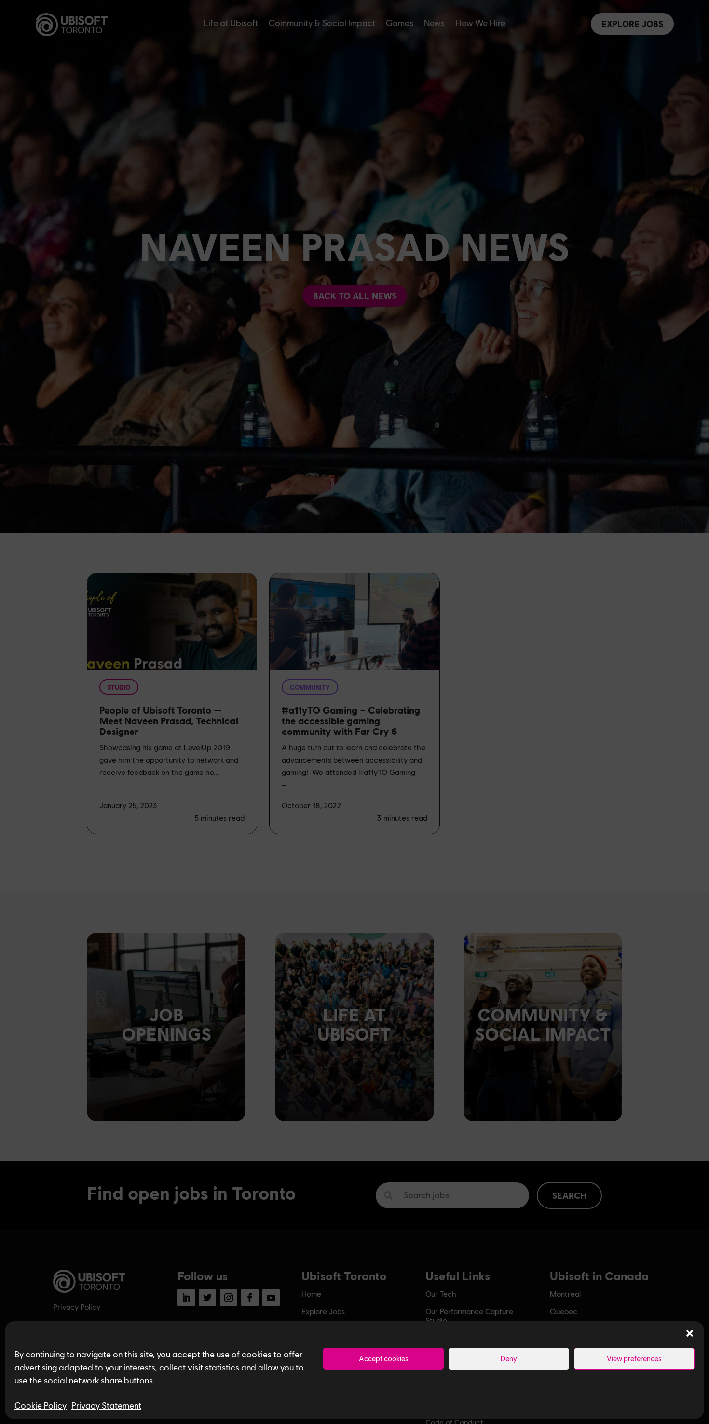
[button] (690, 1333)
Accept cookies (384, 1358)
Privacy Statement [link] (106, 1405)
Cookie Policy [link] (40, 1405)
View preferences (634, 1358)
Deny (509, 1358)
